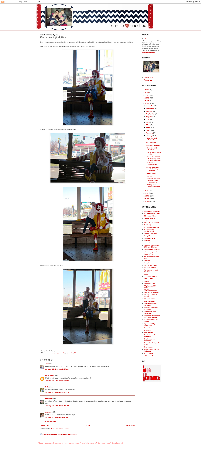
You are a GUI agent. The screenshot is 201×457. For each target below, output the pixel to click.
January (149, 136)
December (150, 106)
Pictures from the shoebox (150, 308)
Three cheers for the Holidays (151, 350)
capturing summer (151, 243)
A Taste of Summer (151, 227)
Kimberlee (48, 398)
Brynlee (147, 240)
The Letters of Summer (149, 335)
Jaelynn (48, 412)
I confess (147, 263)
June (148, 122)
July (148, 119)
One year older (149, 301)
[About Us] (148, 80)
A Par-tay (147, 225)
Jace (51, 353)
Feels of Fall (148, 254)
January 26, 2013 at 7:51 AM (56, 417)
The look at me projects (149, 339)
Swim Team (148, 328)
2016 (147, 95)
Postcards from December (150, 312)
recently (149, 176)
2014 (147, 101)
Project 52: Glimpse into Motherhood (152, 316)
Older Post (130, 425)
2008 (147, 201)
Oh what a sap (149, 299)
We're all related (150, 356)
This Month (148, 347)
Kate (47, 387)
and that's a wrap (150, 233)
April (148, 127)
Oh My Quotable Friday (150, 295)
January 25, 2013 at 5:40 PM (57, 392)
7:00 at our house (151, 222)
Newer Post (45, 425)
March (148, 130)
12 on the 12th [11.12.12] (151, 148)
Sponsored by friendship (149, 324)
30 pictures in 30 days (151, 219)
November (150, 108)
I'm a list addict (150, 268)
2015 (147, 98)
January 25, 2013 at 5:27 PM (57, 380)
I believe (147, 260)
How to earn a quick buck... (153, 153)
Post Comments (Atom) (60, 429)
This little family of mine (151, 343)
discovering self (150, 252)
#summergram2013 (151, 211)
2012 (147, 190)
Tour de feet (148, 353)
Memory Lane (149, 283)
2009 (147, 198)
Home (88, 425)
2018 (147, 90)
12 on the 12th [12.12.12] (151, 139)
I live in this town (150, 265)
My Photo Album (150, 290)
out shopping (151, 142)
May (148, 125)
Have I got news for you (151, 257)
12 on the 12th (150, 216)
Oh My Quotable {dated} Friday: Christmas (152, 168)
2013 (147, 103)
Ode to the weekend (151, 292)
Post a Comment (49, 421)
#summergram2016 (152, 213)
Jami (47, 364)
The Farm (147, 330)
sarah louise (49, 375)
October (149, 111)
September (150, 114)
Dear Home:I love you (152, 249)
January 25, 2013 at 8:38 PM (57, 406)
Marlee (146, 281)
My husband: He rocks (74, 353)
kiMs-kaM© (148, 279)
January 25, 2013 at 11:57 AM (57, 369)
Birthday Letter (150, 238)
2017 (146, 92)
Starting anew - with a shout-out (153, 185)
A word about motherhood (149, 230)
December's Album (153, 145)
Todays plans (151, 173)
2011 (146, 193)
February (149, 133)
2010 (147, 196)
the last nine (148, 332)
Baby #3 (147, 236)
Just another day (59, 353)
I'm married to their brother (151, 271)
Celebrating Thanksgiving (151, 163)
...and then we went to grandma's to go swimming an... (153, 158)
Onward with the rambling (150, 304)
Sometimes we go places (151, 320)
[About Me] (148, 77)
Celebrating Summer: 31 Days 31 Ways (152, 246)
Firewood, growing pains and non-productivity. (153, 180)
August (149, 117)
